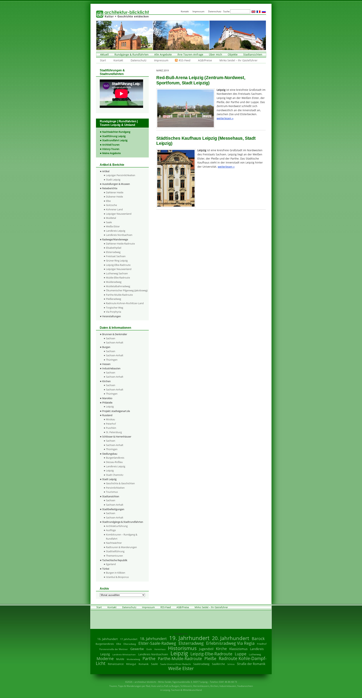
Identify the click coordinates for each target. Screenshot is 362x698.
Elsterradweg (113, 252)
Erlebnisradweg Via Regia (230, 643)
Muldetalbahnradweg (118, 286)
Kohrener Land (114, 209)
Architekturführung (117, 526)
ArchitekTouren (111, 144)
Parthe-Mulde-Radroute (119, 294)
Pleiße (210, 658)
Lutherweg (255, 654)
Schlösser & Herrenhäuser (116, 436)
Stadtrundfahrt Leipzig (114, 140)
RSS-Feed (184, 60)
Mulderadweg (113, 282)
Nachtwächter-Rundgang (116, 131)
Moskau (110, 419)
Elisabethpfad (113, 247)
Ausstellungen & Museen (116, 184)
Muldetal (111, 218)
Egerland (111, 564)
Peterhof (111, 423)
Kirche (221, 648)
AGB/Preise (205, 60)
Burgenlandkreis (115, 457)
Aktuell (104, 54)
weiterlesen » (225, 118)
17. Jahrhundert (128, 639)
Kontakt (118, 60)
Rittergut (131, 664)
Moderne (105, 658)
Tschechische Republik (114, 560)
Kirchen (106, 381)
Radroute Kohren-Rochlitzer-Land (125, 303)
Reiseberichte (109, 188)
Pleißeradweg (113, 299)
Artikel (105, 171)
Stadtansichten (252, 54)
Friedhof (261, 644)
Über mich (215, 54)
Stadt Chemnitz (114, 475)
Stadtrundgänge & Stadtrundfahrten (122, 522)
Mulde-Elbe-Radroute (118, 277)
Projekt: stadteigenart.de (116, 411)
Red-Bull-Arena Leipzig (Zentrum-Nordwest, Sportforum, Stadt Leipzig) (200, 80)
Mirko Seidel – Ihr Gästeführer (238, 60)
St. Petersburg (114, 432)
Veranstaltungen (111, 316)
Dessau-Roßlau (114, 462)
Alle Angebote (163, 54)
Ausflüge (111, 530)
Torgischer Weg (114, 307)
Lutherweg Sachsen (117, 273)
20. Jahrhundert (230, 638)
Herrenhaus (160, 649)
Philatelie (107, 402)
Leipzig (110, 406)
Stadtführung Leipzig (114, 136)
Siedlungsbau (109, 453)
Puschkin (111, 428)
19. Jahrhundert (189, 638)
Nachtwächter (114, 543)
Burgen (106, 347)
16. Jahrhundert (107, 639)
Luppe (240, 653)
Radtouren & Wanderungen (121, 547)
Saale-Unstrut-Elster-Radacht (175, 664)
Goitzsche (111, 205)
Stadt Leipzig (113, 179)
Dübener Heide (114, 196)
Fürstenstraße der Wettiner (113, 649)
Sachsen (110, 338)
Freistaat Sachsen (116, 256)
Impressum (161, 60)
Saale (109, 222)
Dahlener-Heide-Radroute (120, 243)
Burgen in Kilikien (115, 572)
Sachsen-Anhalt (114, 342)
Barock (258, 638)
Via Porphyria (113, 311)
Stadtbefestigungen (113, 509)
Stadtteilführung (115, 551)
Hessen (106, 364)
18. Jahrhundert (153, 638)
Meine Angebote (111, 153)
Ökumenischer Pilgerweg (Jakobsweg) (127, 290)
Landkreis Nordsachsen (119, 235)
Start (103, 60)
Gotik (149, 649)
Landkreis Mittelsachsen (124, 654)
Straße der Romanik (251, 664)
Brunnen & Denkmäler (114, 334)
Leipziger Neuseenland (118, 213)
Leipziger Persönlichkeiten (120, 175)
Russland (107, 415)
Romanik (144, 664)
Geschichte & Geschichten (120, 483)
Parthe (149, 658)
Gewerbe (137, 649)
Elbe (108, 201)
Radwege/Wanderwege (115, 239)
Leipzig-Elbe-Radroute (118, 265)
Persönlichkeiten (115, 487)
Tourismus (112, 492)
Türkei (105, 568)
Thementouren (114, 555)
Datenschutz (138, 60)
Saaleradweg (201, 664)
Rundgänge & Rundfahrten (131, 54)
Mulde (120, 659)
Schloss (231, 664)
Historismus (182, 648)
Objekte (233, 54)
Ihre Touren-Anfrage (190, 54)
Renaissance (116, 664)
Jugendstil (206, 649)
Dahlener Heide (114, 192)
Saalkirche (218, 664)
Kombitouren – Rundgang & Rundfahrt (121, 536)
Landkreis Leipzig (115, 230)
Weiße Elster (113, 226)
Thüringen (111, 359)
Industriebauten (111, 368)
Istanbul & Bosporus (117, 577)
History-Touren (110, 149)
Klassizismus (238, 649)
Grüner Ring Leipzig (117, 260)
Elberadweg (129, 643)
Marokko (107, 398)
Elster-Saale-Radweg (157, 643)
